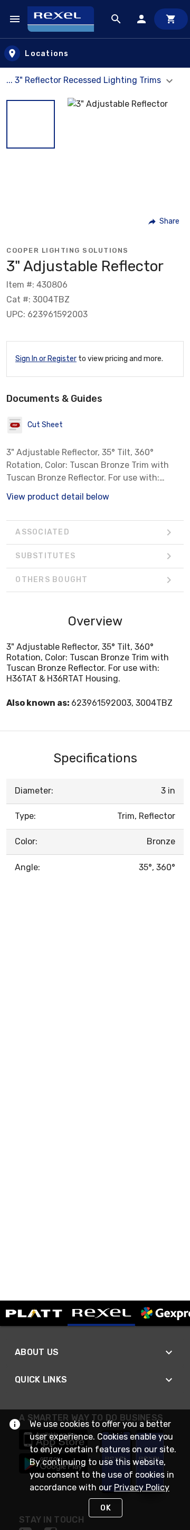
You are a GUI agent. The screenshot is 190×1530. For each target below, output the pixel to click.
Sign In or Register (46, 358)
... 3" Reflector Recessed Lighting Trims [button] (84, 80)
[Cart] (171, 19)
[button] (30, 124)
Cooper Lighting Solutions (67, 250)
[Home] (65, 18)
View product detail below (57, 497)
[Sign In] (141, 19)
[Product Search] (116, 19)
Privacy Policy (141, 1487)
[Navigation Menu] (14, 19)
